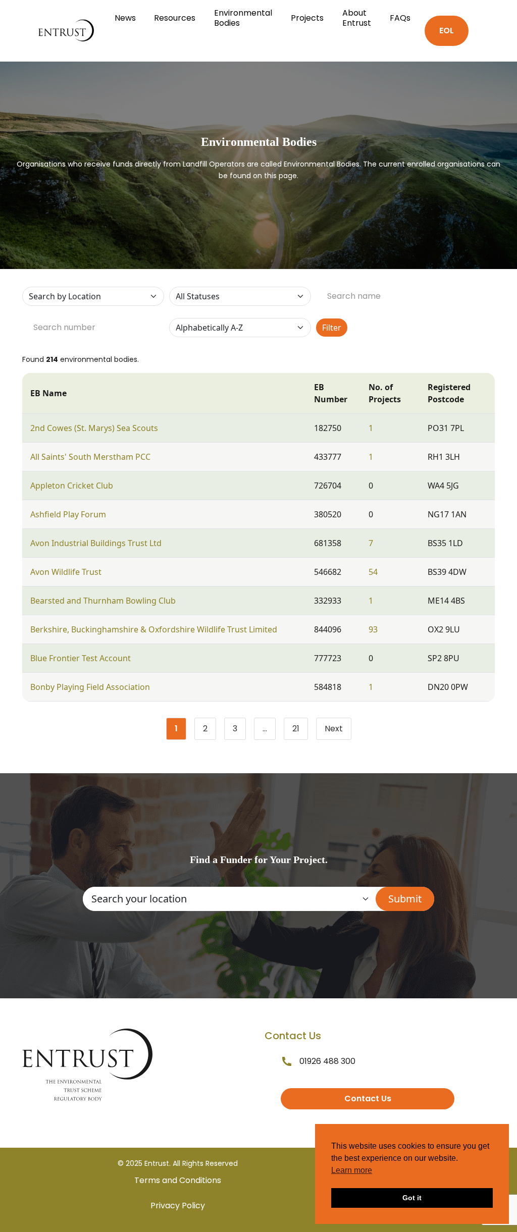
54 (373, 571)
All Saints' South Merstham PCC (90, 456)
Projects (307, 18)
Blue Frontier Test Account (80, 658)
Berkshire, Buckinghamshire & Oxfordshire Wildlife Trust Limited (153, 629)
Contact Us (367, 1098)
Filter (331, 327)
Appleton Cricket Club (71, 485)
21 (300, 731)
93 (373, 629)
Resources (174, 18)
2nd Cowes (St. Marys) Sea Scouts (94, 428)
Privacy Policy (177, 1205)
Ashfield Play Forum (68, 514)
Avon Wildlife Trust (65, 571)
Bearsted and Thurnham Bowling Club (103, 600)
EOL (446, 30)
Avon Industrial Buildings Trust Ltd (96, 543)
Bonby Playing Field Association (90, 686)
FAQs (400, 18)
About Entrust (356, 18)
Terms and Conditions (177, 1180)
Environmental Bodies (243, 18)
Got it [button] (412, 1198)
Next (334, 728)
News (125, 18)
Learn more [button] (351, 1170)
